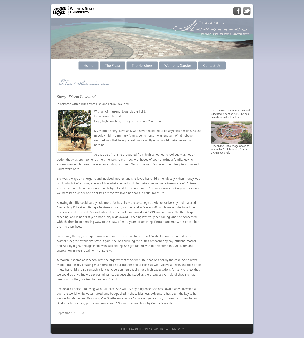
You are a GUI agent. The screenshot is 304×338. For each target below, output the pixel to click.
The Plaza (112, 65)
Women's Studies (177, 65)
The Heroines (142, 65)
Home (88, 65)
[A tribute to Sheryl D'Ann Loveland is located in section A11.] (231, 142)
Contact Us (211, 65)
